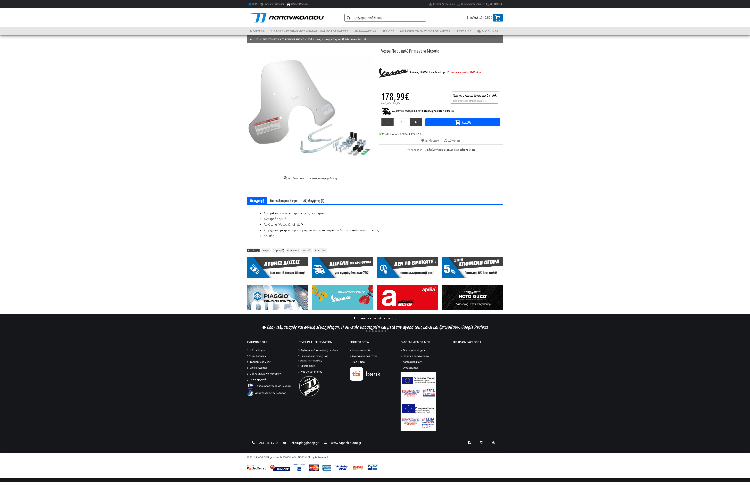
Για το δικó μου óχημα (283, 201)
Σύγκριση (454, 140)
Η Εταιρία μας (257, 350)
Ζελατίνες (320, 250)
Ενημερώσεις (410, 368)
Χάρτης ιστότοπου (311, 371)
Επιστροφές (308, 365)
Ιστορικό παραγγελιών (416, 356)
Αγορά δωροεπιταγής (364, 356)
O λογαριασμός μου (414, 350)
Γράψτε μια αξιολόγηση (460, 149)
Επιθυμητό (432, 140)
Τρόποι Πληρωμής (260, 362)
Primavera (293, 250)
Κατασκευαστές (361, 350)
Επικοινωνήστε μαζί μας (313, 358)
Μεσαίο (307, 250)
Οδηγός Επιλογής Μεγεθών (265, 373)
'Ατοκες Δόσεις (258, 368)
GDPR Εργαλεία (258, 379)
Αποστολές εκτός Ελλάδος (270, 393)
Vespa (265, 250)
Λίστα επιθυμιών (412, 362)
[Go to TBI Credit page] (400, 134)
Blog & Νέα (358, 362)
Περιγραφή (257, 201)
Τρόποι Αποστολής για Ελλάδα (273, 386)
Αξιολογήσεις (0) (313, 201)
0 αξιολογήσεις (434, 149)
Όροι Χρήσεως (258, 356)
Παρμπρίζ (278, 250)
